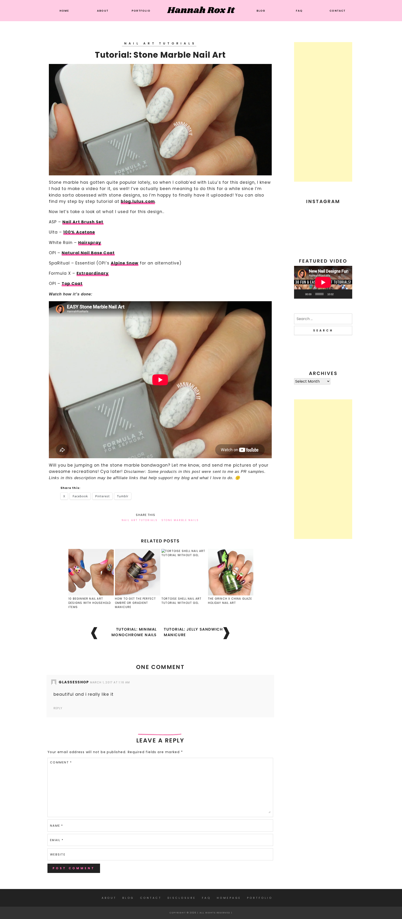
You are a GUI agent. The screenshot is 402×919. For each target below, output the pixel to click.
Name (56, 826)
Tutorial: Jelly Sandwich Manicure (193, 632)
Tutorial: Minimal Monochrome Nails (134, 632)
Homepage (229, 898)
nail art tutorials (140, 520)
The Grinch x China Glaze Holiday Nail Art (230, 601)
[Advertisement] (323, 112)
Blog (261, 11)
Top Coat (72, 283)
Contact (337, 11)
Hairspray (89, 242)
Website (57, 854)
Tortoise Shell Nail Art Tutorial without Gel (181, 601)
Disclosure (182, 898)
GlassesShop (74, 682)
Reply (58, 708)
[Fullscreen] (346, 294)
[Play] (300, 294)
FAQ (299, 11)
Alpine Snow (124, 263)
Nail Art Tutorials (160, 43)
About (102, 11)
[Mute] (338, 294)
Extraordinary (93, 273)
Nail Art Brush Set (82, 222)
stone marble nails (180, 520)
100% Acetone (79, 232)
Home (64, 11)
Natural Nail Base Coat (88, 253)
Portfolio (141, 11)
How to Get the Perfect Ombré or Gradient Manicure (135, 603)
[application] (323, 282)
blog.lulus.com (138, 201)
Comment (61, 762)
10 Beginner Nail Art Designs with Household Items (89, 603)
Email (57, 840)
